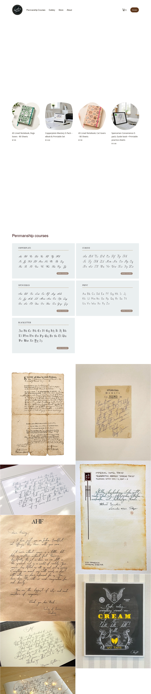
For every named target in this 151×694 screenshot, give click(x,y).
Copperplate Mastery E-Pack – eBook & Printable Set (58, 135)
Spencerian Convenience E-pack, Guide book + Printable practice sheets (125, 136)
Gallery (52, 9)
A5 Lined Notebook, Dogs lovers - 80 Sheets (23, 135)
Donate (134, 10)
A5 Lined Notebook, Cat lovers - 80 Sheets (92, 135)
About (69, 9)
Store (61, 9)
